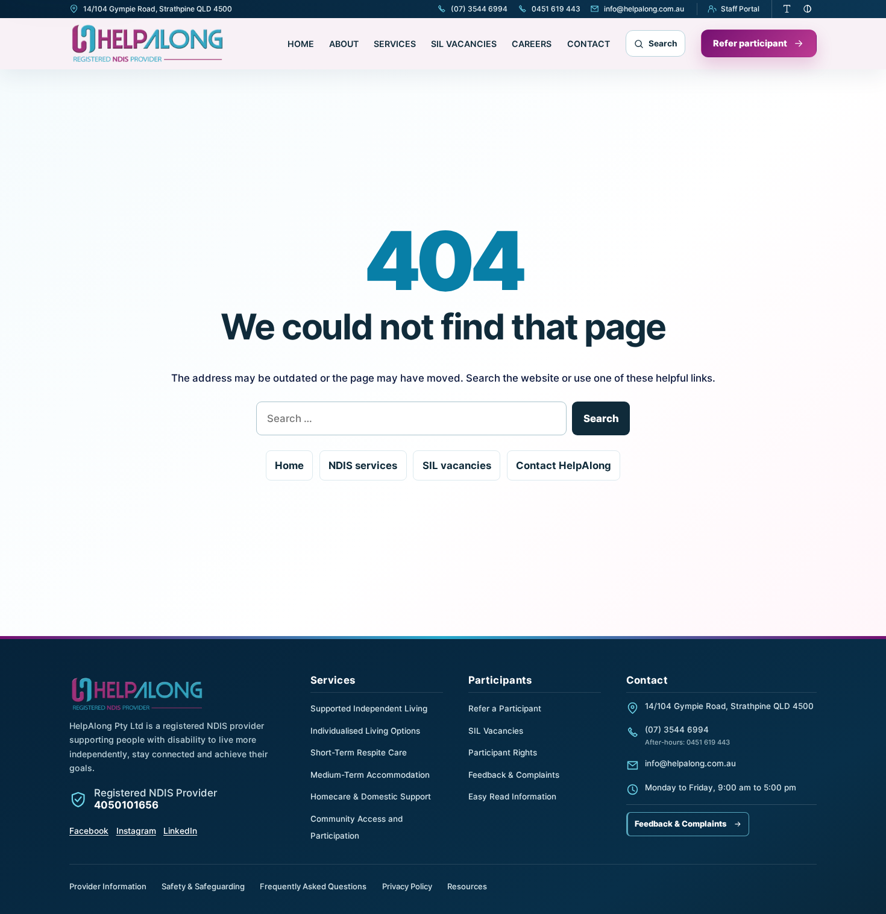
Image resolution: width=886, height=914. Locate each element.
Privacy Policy (407, 886)
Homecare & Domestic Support (370, 796)
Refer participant (750, 43)
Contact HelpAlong (563, 465)
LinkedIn (180, 830)
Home (289, 465)
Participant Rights (502, 752)
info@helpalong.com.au (690, 763)
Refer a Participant (504, 708)
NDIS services (362, 465)
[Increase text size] (787, 9)
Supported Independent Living (368, 708)
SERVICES (395, 44)
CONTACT (588, 44)
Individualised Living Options (365, 731)
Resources (467, 886)
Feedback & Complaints (513, 775)
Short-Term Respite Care (358, 752)
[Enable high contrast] (808, 9)
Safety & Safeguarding (203, 886)
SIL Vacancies (495, 731)
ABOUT (344, 44)
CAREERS (531, 44)
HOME (300, 44)
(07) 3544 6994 (677, 729)
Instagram (136, 830)
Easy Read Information (512, 796)
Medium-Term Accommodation (370, 775)
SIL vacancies (457, 465)
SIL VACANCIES (464, 44)
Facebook (88, 830)
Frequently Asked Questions (313, 886)
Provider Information (107, 886)
